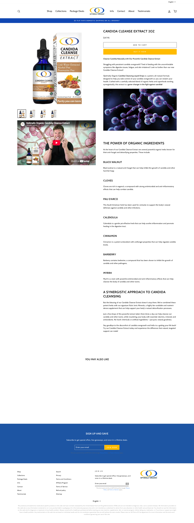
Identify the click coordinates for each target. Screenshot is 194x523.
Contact (121, 11)
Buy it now (140, 52)
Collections (60, 11)
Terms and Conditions (63, 479)
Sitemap (59, 494)
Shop (49, 11)
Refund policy (61, 490)
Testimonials (144, 11)
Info (112, 11)
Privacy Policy (104, 453)
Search (58, 472)
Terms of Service (115, 453)
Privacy (58, 475)
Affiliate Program (62, 483)
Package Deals (77, 11)
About (131, 11)
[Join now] (127, 483)
